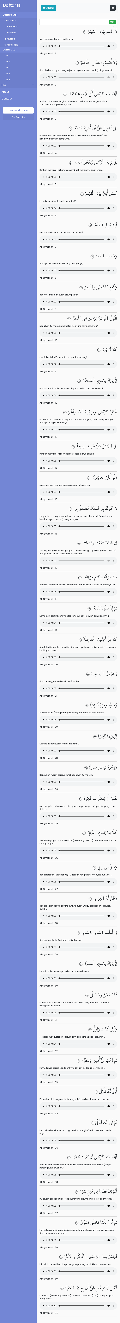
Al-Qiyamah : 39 (49, 1278)
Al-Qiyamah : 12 (48, 402)
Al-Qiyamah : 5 (48, 184)
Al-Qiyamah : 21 (48, 695)
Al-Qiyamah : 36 (49, 1182)
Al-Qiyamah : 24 (49, 789)
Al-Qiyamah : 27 (49, 889)
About (5, 92)
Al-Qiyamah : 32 (49, 1051)
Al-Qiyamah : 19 (48, 630)
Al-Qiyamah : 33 (49, 1082)
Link (3, 85)
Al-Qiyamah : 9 (48, 309)
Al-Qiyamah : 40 (49, 1313)
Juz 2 (7, 61)
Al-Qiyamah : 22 (49, 727)
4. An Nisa (9, 38)
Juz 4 (7, 73)
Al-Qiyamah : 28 (49, 923)
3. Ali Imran (10, 32)
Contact (6, 98)
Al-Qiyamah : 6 (48, 215)
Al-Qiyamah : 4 (48, 153)
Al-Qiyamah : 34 (49, 1113)
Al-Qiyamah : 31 (48, 1020)
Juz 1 (6, 55)
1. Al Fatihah (10, 20)
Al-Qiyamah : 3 (48, 119)
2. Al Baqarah (11, 26)
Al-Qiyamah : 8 (48, 278)
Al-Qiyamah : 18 (48, 599)
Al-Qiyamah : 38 (49, 1247)
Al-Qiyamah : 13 (48, 437)
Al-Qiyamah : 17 (48, 568)
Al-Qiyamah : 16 (48, 533)
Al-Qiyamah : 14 (48, 468)
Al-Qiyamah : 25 (49, 823)
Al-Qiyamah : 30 (49, 985)
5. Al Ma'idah (11, 44)
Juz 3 (7, 67)
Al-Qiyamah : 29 (49, 954)
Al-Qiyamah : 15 (48, 499)
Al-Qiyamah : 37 (49, 1213)
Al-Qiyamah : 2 (48, 84)
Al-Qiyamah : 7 (48, 246)
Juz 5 (7, 79)
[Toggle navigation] (113, 8)
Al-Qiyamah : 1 (48, 53)
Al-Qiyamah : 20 (49, 664)
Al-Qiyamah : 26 (49, 858)
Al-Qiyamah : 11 (48, 371)
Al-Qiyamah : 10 (48, 340)
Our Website (18, 117)
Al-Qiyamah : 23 (49, 758)
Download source (18, 110)
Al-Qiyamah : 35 (49, 1148)
